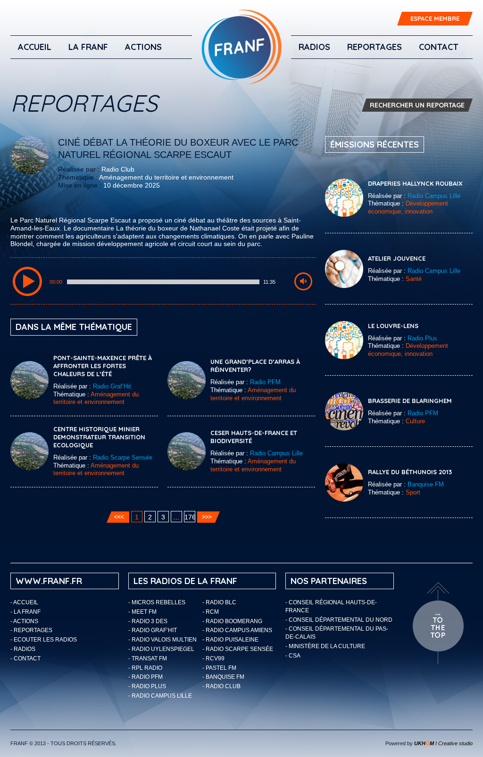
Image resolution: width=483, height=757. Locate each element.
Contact (438, 46)
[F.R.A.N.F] (241, 46)
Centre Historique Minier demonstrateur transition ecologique (99, 437)
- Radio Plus (147, 686)
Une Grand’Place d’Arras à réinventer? (255, 365)
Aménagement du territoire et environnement (166, 177)
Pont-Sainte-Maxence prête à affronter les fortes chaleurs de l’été (102, 366)
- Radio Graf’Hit (152, 630)
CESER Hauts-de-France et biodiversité (253, 436)
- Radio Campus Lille (160, 695)
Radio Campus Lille (276, 453)
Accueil (34, 46)
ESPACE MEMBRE (434, 18)
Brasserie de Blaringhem (410, 400)
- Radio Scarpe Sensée (237, 649)
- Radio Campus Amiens (237, 630)
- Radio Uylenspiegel (161, 649)
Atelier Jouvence (396, 258)
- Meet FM (142, 612)
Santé (414, 278)
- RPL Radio (145, 668)
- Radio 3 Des (147, 621)
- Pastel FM (219, 668)
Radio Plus (422, 338)
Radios (314, 46)
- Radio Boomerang (232, 621)
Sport (413, 492)
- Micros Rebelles (156, 602)
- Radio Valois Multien (162, 639)
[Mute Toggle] (303, 281)
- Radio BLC (219, 602)
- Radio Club (221, 686)
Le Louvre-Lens (393, 325)
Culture (415, 421)
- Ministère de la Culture (325, 646)
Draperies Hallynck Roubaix (415, 183)
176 (189, 517)
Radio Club (117, 169)
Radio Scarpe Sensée (122, 457)
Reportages (374, 46)
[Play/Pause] (27, 281)
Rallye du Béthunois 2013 (410, 472)
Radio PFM (265, 382)
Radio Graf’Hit (112, 386)
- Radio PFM (145, 677)
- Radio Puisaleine (230, 639)
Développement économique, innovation (408, 207)
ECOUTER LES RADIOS (45, 639)
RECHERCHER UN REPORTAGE (417, 105)
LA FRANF (88, 46)
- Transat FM (147, 658)
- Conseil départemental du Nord (338, 620)
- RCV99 (213, 658)
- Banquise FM (223, 677)
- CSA (292, 655)
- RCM (210, 612)
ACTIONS (143, 46)
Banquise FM (426, 484)
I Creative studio (443, 743)
